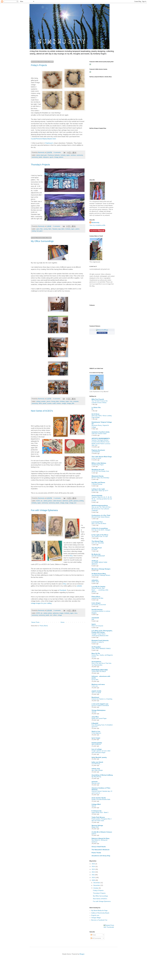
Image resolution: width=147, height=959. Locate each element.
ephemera (65, 501)
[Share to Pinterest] (75, 153)
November (96, 885)
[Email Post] (64, 152)
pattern (77, 229)
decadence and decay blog (101, 855)
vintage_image (64, 503)
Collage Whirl (96, 804)
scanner (49, 403)
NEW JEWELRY (96, 744)
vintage (64, 403)
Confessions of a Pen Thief (101, 515)
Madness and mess (98, 684)
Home (62, 622)
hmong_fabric (55, 401)
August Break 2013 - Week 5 (100, 812)
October (96, 888)
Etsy (71, 555)
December (96, 882)
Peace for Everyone (97, 626)
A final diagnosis (96, 733)
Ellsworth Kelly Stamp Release (101, 517)
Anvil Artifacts (96, 661)
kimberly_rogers (65, 155)
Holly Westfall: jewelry (99, 757)
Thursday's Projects (40, 164)
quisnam (95, 781)
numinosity (80, 155)
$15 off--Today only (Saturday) (100, 477)
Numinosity (95, 222)
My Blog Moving (96, 776)
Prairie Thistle (96, 852)
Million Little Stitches (99, 463)
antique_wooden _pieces (43, 401)
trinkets (59, 403)
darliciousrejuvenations (100, 505)
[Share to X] (72, 153)
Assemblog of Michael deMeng (102, 775)
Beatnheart (95, 697)
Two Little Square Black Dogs (102, 456)
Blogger (82, 954)
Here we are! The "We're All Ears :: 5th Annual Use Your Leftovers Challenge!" (102, 508)
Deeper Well (95, 827)
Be (92, 409)
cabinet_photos (47, 501)
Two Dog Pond (97, 548)
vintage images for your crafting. (41, 603)
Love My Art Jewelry (98, 586)
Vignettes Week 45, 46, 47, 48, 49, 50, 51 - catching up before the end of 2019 (102, 498)
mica (75, 613)
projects (94, 833)
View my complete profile (97, 225)
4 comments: (58, 152)
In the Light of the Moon (100, 535)
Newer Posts (35, 622)
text (51, 615)
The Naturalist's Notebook (100, 849)
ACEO (38, 501)
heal (93, 619)
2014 (93, 866)
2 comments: (57, 226)
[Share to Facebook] (73, 153)
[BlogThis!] (70, 153)
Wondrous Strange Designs (101, 569)
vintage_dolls (70, 403)
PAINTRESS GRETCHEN (100, 670)
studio (54, 403)
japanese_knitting (78, 501)
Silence (94, 806)
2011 (93, 874)
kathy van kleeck (97, 762)
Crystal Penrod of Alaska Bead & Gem (43, 139)
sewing (34, 231)
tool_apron (39, 231)
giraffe (71, 501)
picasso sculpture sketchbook (100, 705)
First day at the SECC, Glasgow (101, 530)
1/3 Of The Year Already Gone (100, 471)
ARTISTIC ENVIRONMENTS (101, 438)
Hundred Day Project (98, 465)
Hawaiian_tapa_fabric (58, 229)
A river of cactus (96, 458)
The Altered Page (97, 541)
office (40, 403)
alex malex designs (97, 770)
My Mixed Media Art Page (99, 910)
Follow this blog (102, 332)
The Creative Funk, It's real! (100, 536)
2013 (93, 869)
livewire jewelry (97, 742)
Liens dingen (96, 603)
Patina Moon (96, 596)
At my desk (95, 679)
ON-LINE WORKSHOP (98, 556)
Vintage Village (96, 917)
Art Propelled (96, 647)
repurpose (46, 157)
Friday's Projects (39, 65)
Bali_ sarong (44, 229)
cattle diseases (57, 501)
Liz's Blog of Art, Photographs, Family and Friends (102, 631)
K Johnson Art (96, 811)
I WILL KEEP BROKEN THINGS (101, 648)
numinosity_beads (37, 157)
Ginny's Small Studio (99, 846)
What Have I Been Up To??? (100, 490)
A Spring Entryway (97, 484)
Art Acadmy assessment (99, 604)
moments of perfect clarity (101, 432)
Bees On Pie (96, 653)
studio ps (95, 560)
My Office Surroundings (42, 241)
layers (94, 624)
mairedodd (95, 618)
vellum (55, 615)
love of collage (97, 749)
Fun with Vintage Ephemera (44, 510)
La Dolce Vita (96, 407)
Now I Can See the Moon (99, 523)
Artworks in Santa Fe (98, 642)
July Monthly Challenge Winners (101, 575)
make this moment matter (99, 433)
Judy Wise (95, 717)
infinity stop (96, 768)
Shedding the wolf (98, 469)
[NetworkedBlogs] (102, 330)
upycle (51, 157)
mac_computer (74, 401)
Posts (94, 935)
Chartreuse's (49, 143)
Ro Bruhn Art (96, 554)
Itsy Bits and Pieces (98, 482)
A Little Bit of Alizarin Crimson (102, 832)
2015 (93, 864)
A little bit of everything (100, 528)
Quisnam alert (96, 783)
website (79, 586)
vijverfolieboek (96, 451)
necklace (73, 155)
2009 (93, 880)
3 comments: (58, 610)
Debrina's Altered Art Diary (100, 838)
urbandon (95, 580)
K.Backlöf (95, 723)
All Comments (96, 938)
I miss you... (95, 686)
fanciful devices (97, 609)
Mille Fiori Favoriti (98, 399)
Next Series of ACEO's (42, 411)
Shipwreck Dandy (98, 476)
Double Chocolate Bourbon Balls (101, 799)
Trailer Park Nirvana (98, 817)
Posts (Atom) (44, 625)
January (94, 712)
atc (41, 501)
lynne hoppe (96, 738)
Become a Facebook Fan (99, 920)
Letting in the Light (98, 489)
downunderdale (97, 495)
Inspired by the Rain (97, 598)
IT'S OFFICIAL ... (97, 763)
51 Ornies (94, 549)
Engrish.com (95, 915)
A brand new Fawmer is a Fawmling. (102, 699)
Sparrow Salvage (97, 825)
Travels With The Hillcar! (99, 671)
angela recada (96, 691)
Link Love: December (98, 543)
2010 (93, 877)
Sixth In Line (96, 731)
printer (44, 403)
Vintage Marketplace (99, 710)
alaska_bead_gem (41, 155)
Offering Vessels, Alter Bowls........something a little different (100, 589)
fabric (50, 229)
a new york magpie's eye (100, 704)
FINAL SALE (95, 582)
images (61, 613)
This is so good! (96, 692)
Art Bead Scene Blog (99, 573)
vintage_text (72, 503)
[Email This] (68, 153)
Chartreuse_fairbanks (54, 155)
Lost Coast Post (97, 522)
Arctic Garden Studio (99, 798)
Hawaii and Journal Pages (99, 718)
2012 (93, 872)
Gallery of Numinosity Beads (100, 913)
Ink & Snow (95, 414)
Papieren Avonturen (98, 450)
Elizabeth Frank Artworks (100, 640)
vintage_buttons (58, 157)
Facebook (63, 590)
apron (38, 229)
